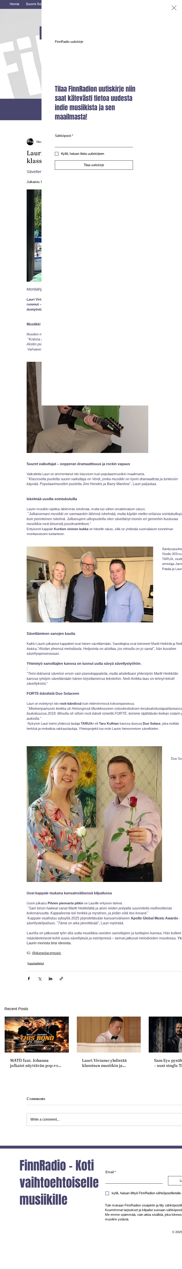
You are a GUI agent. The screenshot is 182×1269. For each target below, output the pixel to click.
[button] (174, 8)
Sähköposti (64, 136)
